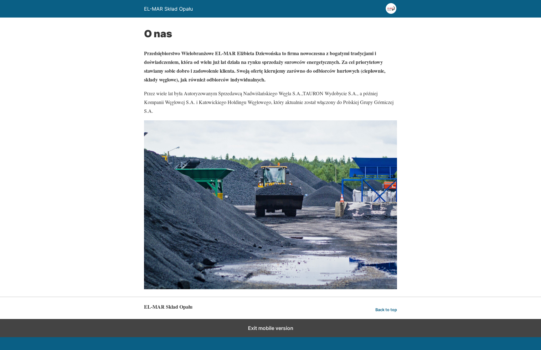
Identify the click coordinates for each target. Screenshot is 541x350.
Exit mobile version (270, 328)
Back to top (386, 309)
